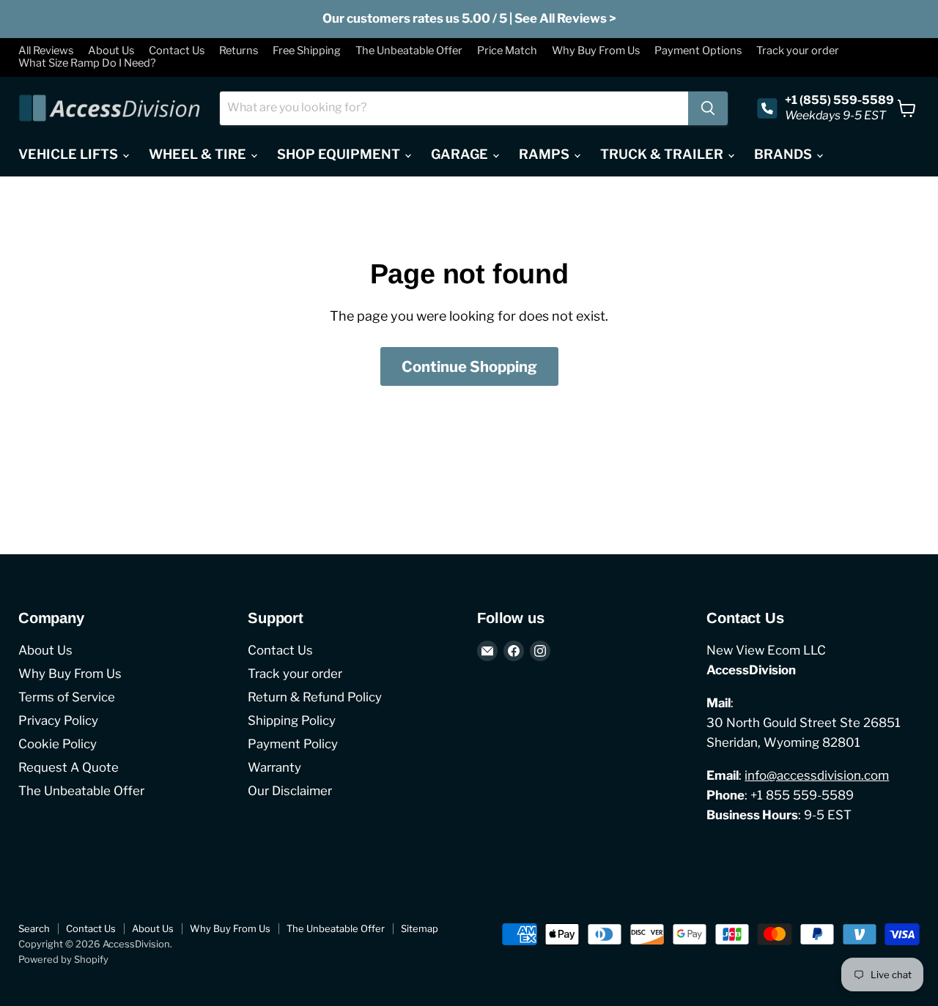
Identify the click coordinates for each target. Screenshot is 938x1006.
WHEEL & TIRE (199, 154)
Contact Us (176, 51)
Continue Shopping (469, 366)
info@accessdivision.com (817, 775)
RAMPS (545, 154)
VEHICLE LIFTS (69, 154)
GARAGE (461, 154)
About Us (111, 51)
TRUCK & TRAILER (663, 154)
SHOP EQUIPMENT (340, 154)
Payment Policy (293, 744)
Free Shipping (307, 51)
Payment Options (698, 51)
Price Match (507, 51)
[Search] (708, 108)
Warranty (274, 767)
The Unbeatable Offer (408, 51)
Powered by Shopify (63, 959)
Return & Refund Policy (315, 697)
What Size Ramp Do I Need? (87, 63)
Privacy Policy (58, 720)
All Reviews (45, 51)
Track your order (797, 51)
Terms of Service (66, 697)
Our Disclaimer (290, 790)
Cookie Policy (57, 744)
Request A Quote (68, 767)
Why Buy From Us (596, 51)
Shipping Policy (292, 720)
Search (34, 928)
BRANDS (784, 154)
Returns (238, 51)
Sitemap (419, 928)
